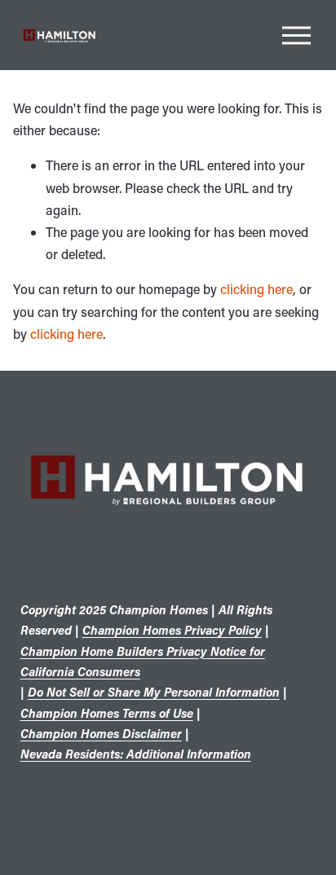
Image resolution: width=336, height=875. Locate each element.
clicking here (256, 288)
